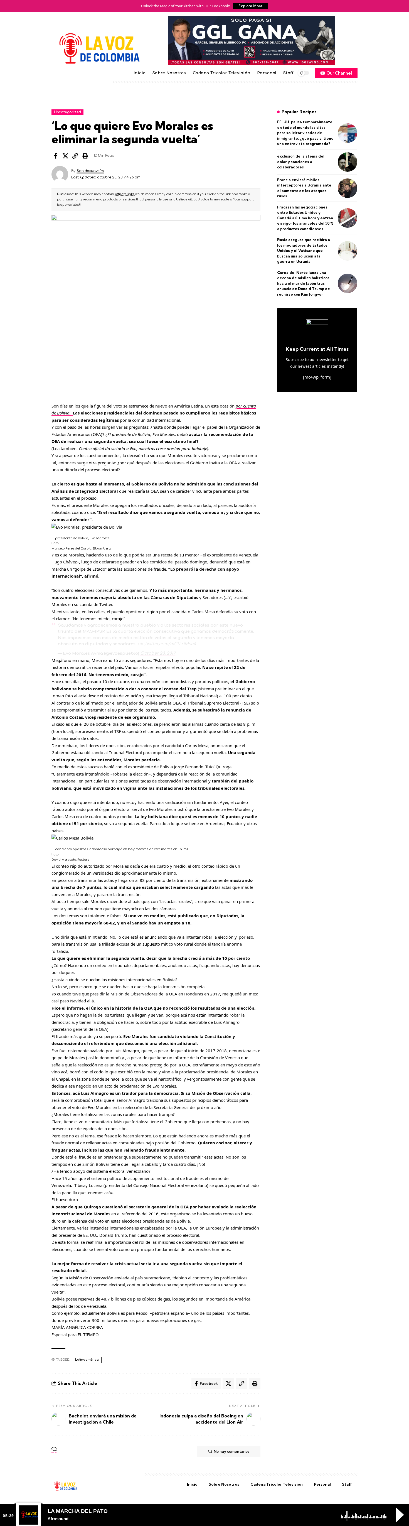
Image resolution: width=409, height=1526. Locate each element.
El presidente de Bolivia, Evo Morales (141, 434)
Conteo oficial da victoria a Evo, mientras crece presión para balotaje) (143, 448)
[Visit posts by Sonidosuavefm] (59, 174)
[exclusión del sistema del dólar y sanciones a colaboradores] (347, 162)
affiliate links (124, 194)
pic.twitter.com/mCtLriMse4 (166, 644)
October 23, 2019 (158, 653)
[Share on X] (65, 155)
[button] (75, 155)
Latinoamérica (86, 1359)
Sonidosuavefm (90, 171)
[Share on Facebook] (55, 155)
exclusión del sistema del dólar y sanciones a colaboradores (300, 161)
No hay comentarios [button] (231, 1451)
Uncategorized (67, 112)
